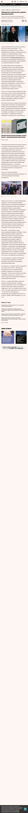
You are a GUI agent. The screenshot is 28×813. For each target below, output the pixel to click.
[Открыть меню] (26, 1)
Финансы (8, 9)
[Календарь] (12, 1)
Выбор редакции (5, 6)
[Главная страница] (1, 1)
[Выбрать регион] (17, 1)
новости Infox (6, 328)
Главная (3, 9)
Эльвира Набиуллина (16, 57)
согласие (19, 808)
